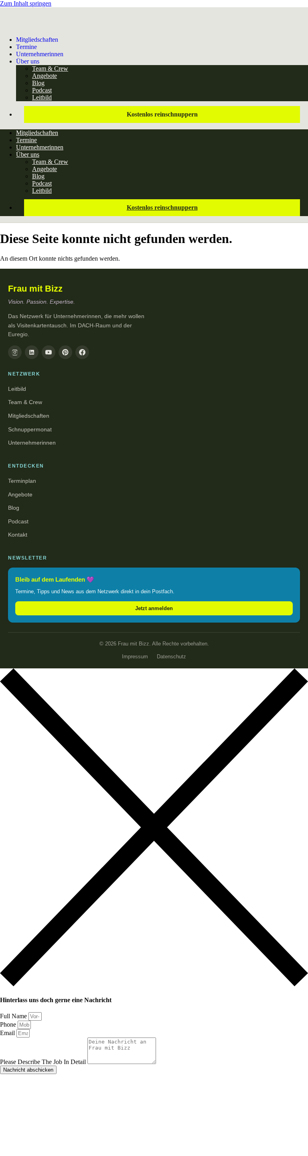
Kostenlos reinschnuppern (162, 114)
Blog (38, 83)
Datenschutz (171, 657)
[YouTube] (48, 352)
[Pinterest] (65, 352)
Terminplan (22, 481)
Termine (26, 140)
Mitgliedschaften (37, 39)
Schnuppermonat (30, 429)
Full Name (14, 1016)
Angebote (44, 75)
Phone (9, 1024)
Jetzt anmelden (154, 608)
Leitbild (42, 97)
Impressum (135, 657)
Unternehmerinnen (39, 54)
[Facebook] (82, 352)
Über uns (27, 61)
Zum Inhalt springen (25, 3)
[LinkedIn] (31, 352)
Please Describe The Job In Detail (43, 1061)
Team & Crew (50, 68)
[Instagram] (15, 352)
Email (8, 1032)
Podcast (42, 90)
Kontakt (17, 534)
